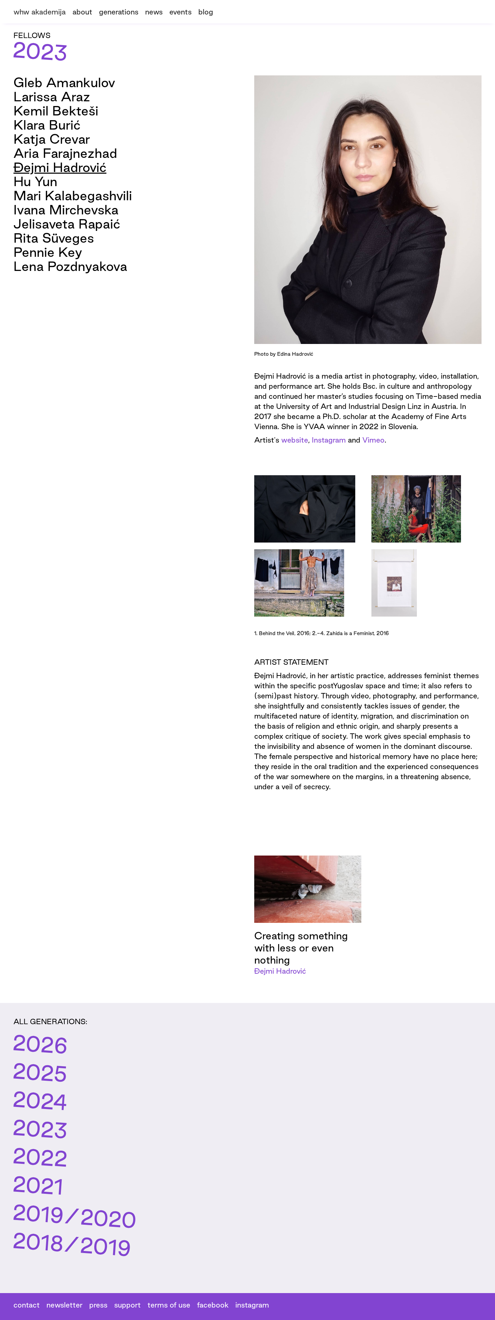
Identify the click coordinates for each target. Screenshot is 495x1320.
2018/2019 (72, 1244)
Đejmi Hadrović (59, 167)
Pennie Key (47, 252)
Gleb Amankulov (64, 82)
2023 (40, 1128)
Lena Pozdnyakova (70, 266)
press (98, 1305)
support (127, 1305)
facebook (213, 1305)
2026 (40, 1043)
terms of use (168, 1305)
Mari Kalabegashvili (72, 195)
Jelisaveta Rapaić (66, 223)
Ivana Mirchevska (66, 209)
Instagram (329, 440)
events (180, 12)
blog (205, 12)
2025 (40, 1072)
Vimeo (373, 440)
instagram (252, 1305)
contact (26, 1305)
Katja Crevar (51, 139)
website (294, 440)
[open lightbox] (304, 509)
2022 (40, 1157)
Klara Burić (46, 124)
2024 (40, 1100)
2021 (38, 1185)
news (154, 12)
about (82, 12)
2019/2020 (74, 1216)
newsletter (64, 1305)
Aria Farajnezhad (65, 153)
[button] (122, 11)
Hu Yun (35, 181)
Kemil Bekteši (55, 110)
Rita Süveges (53, 238)
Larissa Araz (51, 96)
